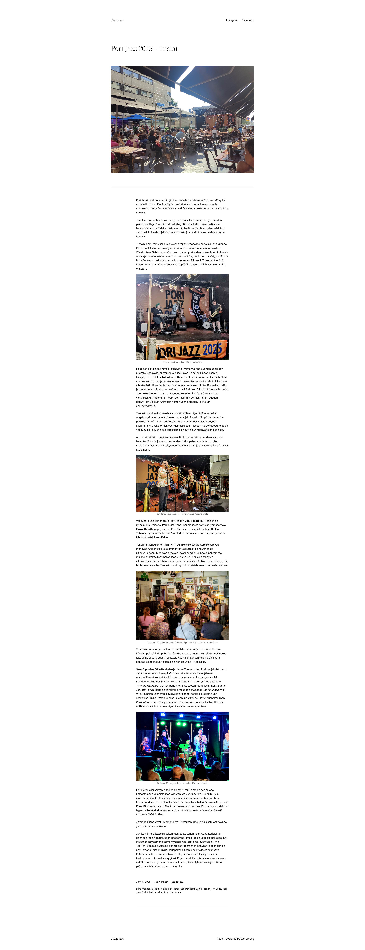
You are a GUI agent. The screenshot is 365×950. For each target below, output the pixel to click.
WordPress (247, 938)
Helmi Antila (160, 888)
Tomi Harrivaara (172, 892)
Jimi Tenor (204, 888)
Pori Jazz (216, 888)
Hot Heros (173, 888)
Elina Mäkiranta (144, 888)
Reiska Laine (155, 892)
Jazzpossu (117, 20)
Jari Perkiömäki (189, 888)
